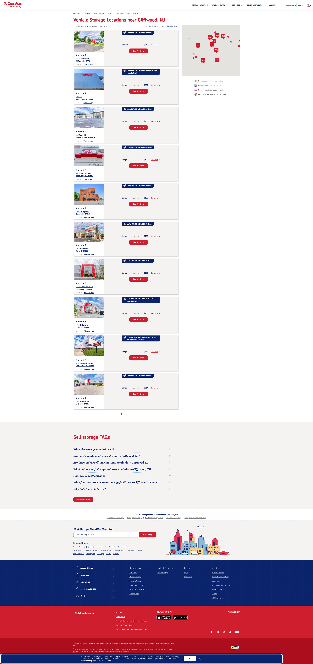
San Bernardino (78, 554)
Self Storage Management (221, 585)
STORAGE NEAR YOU (200, 5)
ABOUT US (272, 5)
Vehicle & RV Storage (137, 589)
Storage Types (135, 568)
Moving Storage (135, 577)
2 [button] (125, 413)
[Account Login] (309, 5)
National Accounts (218, 589)
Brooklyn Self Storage (134, 518)
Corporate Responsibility (220, 577)
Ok (190, 658)
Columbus (108, 547)
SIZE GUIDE (236, 5)
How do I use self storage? (89, 476)
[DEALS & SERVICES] (263, 5)
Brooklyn (82, 547)
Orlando (102, 550)
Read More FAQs (83, 499)
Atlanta (88, 550)
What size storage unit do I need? (93, 449)
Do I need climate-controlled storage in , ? (106, 456)
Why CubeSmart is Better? (89, 489)
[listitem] (135, 13)
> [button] (130, 414)
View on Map (88, 64)
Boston (123, 547)
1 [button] (121, 413)
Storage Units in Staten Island (195, 518)
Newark (116, 547)
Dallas (130, 550)
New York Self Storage (115, 518)
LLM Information (217, 598)
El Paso (130, 547)
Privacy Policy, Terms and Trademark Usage (131, 621)
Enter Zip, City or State (85, 534)
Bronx (75, 547)
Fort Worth (138, 550)
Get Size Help (172, 26)
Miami (95, 550)
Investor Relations (218, 573)
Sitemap (119, 612)
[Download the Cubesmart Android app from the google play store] (180, 617)
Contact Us (188, 577)
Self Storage (133, 573)
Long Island (99, 547)
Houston (123, 550)
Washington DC (78, 550)
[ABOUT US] (278, 5)
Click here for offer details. (81, 653)
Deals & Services (165, 568)
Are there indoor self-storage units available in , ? (111, 462)
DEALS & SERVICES (254, 5)
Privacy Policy (86, 660)
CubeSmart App (162, 573)
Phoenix (108, 554)
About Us (216, 568)
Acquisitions (216, 581)
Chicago (116, 550)
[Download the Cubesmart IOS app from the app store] (163, 617)
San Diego (100, 554)
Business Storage (135, 581)
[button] (217, 60)
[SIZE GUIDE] (241, 5)
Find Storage (147, 535)
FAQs (186, 573)
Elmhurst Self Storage (173, 518)
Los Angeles (90, 554)
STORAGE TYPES (218, 5)
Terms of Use (120, 617)
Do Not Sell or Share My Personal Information (132, 629)
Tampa (108, 550)
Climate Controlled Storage (139, 585)
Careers (214, 594)
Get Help (188, 568)
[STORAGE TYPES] (226, 5)
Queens (90, 547)
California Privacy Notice (124, 625)
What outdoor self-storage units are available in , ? (112, 469)
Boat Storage (134, 594)
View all (116, 554)
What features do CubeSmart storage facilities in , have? (116, 482)
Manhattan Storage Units (154, 518)
